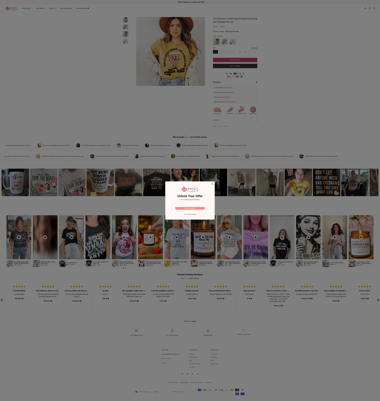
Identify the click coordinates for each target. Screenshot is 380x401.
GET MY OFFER (190, 208)
